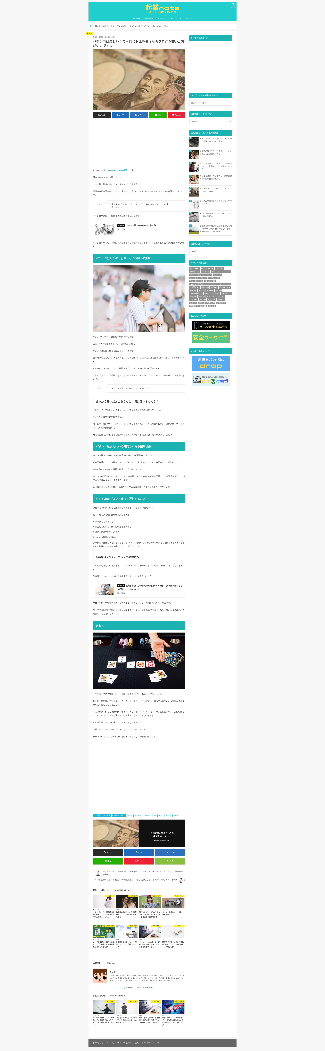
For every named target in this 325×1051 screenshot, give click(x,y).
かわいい (194, 272)
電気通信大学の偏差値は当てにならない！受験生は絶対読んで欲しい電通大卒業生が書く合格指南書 (216, 228)
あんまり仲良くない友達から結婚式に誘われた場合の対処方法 (216, 177)
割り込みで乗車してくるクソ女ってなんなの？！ (216, 202)
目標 (221, 300)
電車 (203, 306)
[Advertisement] (115, 142)
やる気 (205, 272)
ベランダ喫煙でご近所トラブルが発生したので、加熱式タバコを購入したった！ (216, 166)
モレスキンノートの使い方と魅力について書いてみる (216, 189)
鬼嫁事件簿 (149, 19)
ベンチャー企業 (197, 284)
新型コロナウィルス (215, 297)
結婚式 (211, 303)
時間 (176, 815)
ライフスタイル (176, 19)
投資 (169, 815)
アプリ (226, 272)
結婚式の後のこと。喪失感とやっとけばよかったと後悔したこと (216, 152)
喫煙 (208, 293)
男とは (212, 300)
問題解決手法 (196, 293)
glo (203, 268)
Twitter (139, 988)
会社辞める (224, 287)
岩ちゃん (226, 293)
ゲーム (217, 275)
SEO (210, 268)
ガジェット (162, 19)
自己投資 (221, 303)
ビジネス (189, 19)
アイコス (216, 272)
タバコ (194, 278)
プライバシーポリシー (115, 1043)
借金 (155, 815)
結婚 (202, 303)
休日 (214, 287)
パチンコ (139, 815)
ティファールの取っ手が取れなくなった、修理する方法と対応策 (216, 139)
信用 (193, 290)
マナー (210, 284)
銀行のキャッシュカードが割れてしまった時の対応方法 (216, 214)
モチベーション (223, 284)
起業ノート (139, 1043)
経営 (193, 303)
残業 (202, 300)
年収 (193, 297)
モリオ (113, 971)
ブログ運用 (106, 815)
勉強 (218, 290)
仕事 (147, 815)
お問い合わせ (98, 1043)
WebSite (129, 988)
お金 (97, 815)
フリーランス (196, 281)
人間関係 (194, 287)
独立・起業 (136, 19)
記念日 (194, 306)
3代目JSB (194, 268)
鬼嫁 (212, 306)
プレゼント (210, 281)
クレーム (207, 275)
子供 (216, 293)
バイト (204, 278)
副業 (162, 815)
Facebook (149, 988)
